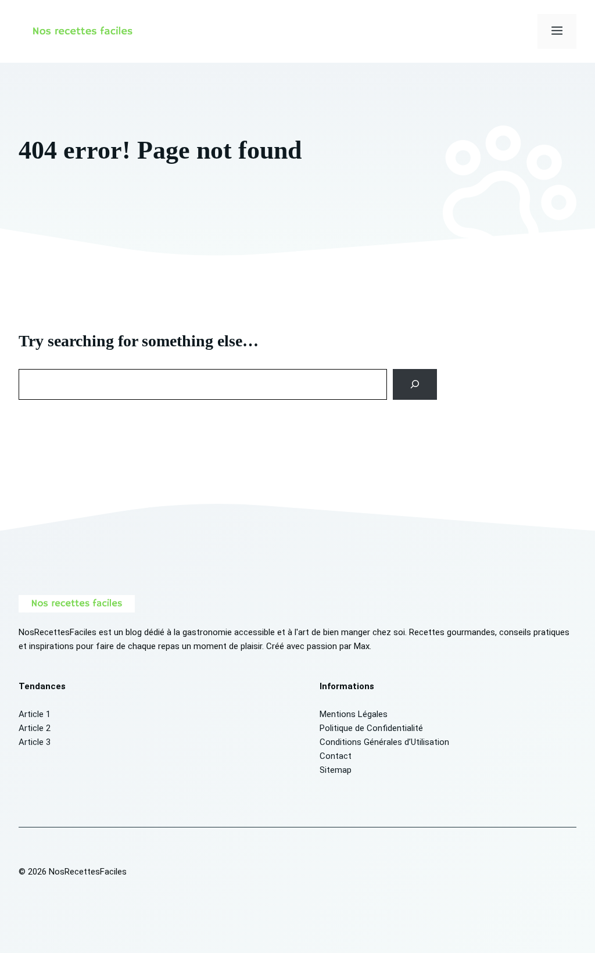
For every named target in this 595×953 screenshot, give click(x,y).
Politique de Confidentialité (371, 728)
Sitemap (336, 770)
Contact (336, 756)
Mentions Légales (354, 714)
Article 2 (35, 728)
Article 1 (35, 714)
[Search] (415, 384)
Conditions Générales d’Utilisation (384, 742)
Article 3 (35, 742)
